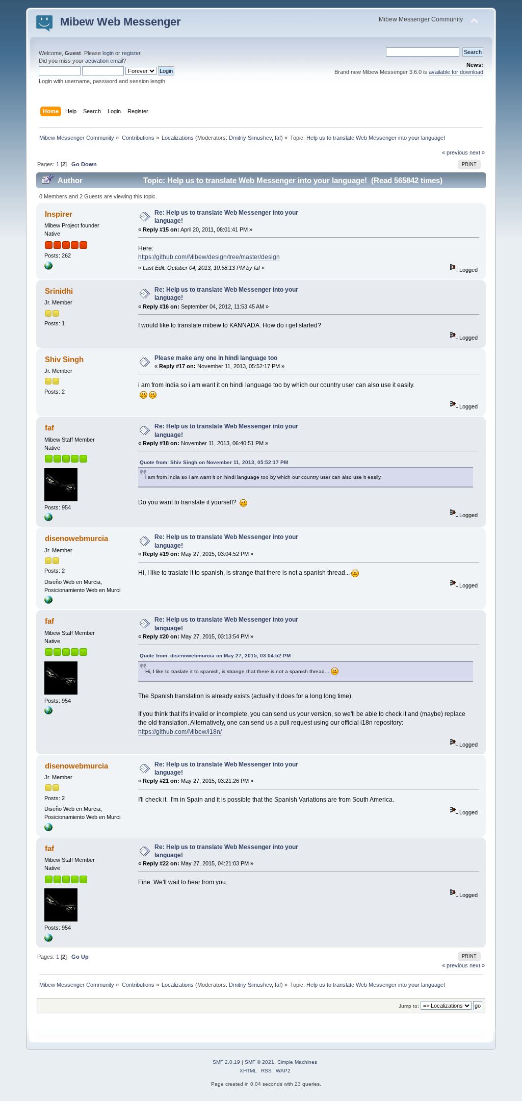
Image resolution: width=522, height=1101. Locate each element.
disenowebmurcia (76, 538)
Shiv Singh (64, 359)
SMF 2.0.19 (226, 1062)
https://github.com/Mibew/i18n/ (180, 731)
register (131, 53)
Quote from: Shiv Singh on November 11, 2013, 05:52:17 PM (214, 462)
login (108, 53)
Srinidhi (59, 291)
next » (477, 152)
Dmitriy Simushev (250, 138)
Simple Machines (297, 1062)
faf (278, 138)
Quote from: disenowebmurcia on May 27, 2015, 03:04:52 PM (215, 655)
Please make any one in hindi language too (215, 358)
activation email (104, 61)
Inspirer (58, 214)
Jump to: (409, 1006)
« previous (455, 152)
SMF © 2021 (259, 1062)
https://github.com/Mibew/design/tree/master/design (209, 257)
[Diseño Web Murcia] (48, 602)
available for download (456, 72)
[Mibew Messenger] (48, 268)
